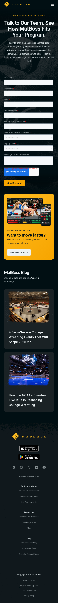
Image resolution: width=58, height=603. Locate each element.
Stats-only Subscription (29, 496)
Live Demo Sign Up (29, 502)
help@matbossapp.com (29, 586)
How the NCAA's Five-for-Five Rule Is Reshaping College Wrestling (27, 400)
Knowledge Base (29, 548)
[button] (52, 4)
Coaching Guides (29, 522)
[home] (17, 4)
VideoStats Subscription (29, 491)
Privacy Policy (29, 596)
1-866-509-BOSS (29, 581)
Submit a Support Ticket (29, 554)
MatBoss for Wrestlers (29, 517)
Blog (29, 528)
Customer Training (29, 543)
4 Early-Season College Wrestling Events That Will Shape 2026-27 (28, 337)
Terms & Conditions (29, 591)
